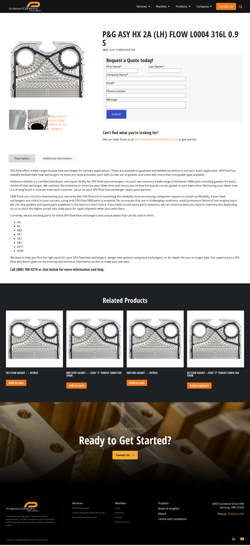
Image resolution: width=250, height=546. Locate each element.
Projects (163, 503)
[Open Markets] (169, 6)
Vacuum (119, 517)
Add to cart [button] (16, 383)
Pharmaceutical (122, 521)
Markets (120, 503)
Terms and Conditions (172, 519)
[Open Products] (189, 6)
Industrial (119, 512)
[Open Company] (211, 6)
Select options (199, 385)
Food (117, 508)
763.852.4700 (235, 514)
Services (77, 503)
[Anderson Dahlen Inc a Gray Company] (25, 6)
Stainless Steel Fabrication (84, 517)
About (162, 514)
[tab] (22, 158)
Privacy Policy (41, 539)
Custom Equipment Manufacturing (88, 512)
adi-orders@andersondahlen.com (156, 139)
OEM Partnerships (80, 508)
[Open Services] (149, 6)
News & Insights (168, 508)
